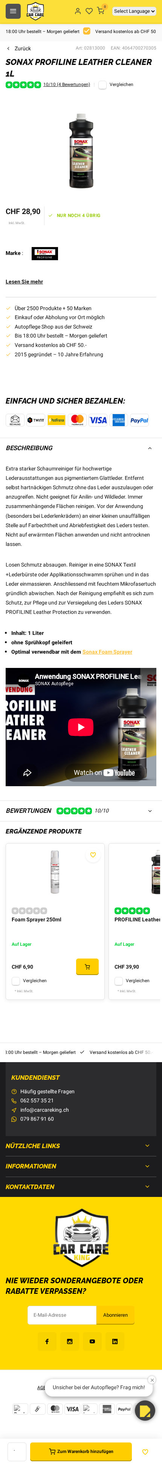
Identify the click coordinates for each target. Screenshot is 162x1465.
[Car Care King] (35, 11)
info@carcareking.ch (44, 1110)
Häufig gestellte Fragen (47, 1092)
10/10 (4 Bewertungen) (66, 85)
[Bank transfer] (20, 1409)
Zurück (23, 49)
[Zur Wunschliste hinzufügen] (93, 854)
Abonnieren (115, 1315)
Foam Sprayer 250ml (36, 920)
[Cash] (38, 1409)
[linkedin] (114, 1341)
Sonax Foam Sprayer (107, 652)
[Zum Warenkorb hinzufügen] (87, 967)
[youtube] (92, 1341)
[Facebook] (47, 1341)
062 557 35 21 (37, 1101)
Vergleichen (121, 84)
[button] (145, 1410)
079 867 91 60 (37, 1119)
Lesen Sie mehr (24, 282)
